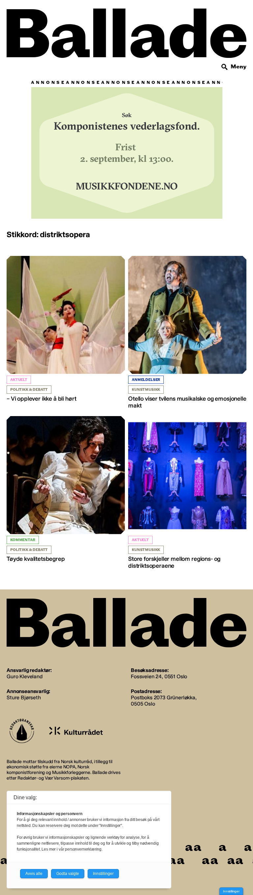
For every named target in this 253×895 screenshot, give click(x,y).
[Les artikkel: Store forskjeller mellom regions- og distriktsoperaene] (187, 493)
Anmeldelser (146, 380)
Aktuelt (18, 380)
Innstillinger (231, 891)
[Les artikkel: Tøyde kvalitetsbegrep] (66, 489)
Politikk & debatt (29, 389)
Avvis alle (33, 873)
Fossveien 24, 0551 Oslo (159, 676)
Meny (238, 66)
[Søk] (224, 67)
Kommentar (22, 540)
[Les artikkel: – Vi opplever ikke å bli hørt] (66, 329)
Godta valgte (67, 873)
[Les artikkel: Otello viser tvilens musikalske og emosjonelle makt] (187, 333)
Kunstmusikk (146, 389)
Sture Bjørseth (24, 697)
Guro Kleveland (24, 676)
